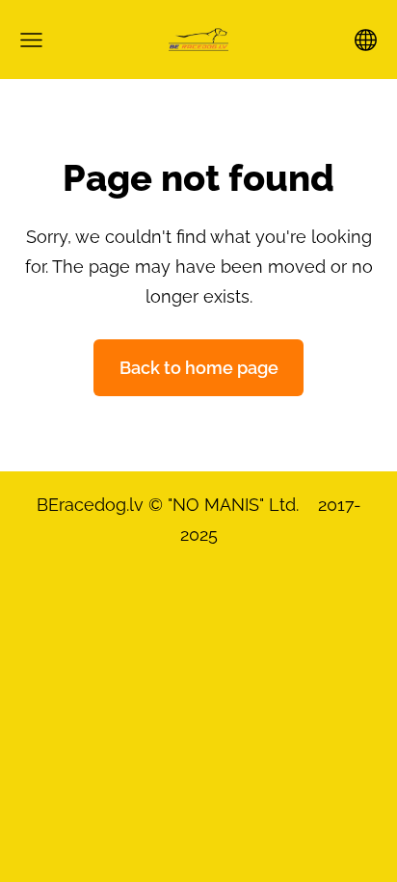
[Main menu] (31, 40)
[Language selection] (365, 40)
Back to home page (198, 368)
